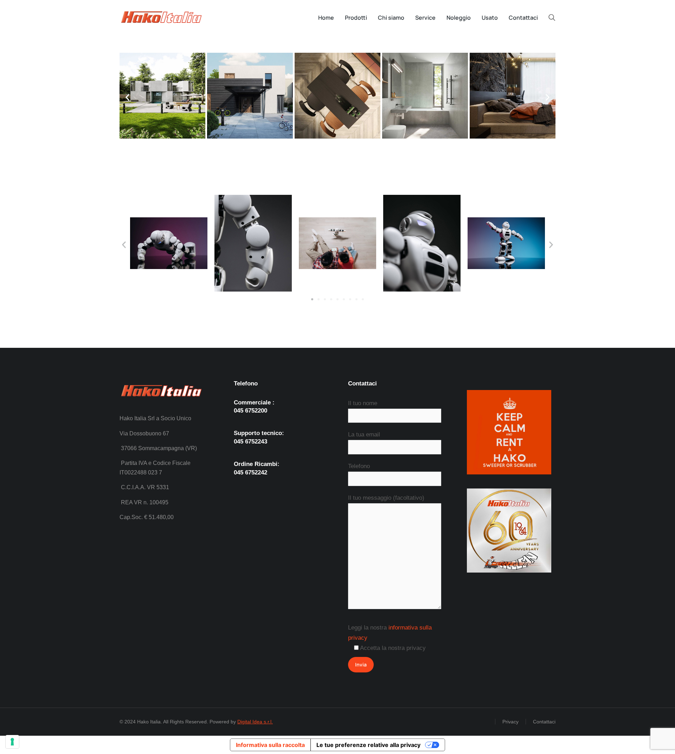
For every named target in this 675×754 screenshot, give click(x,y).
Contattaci (544, 721)
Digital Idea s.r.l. (255, 721)
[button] (127, 97)
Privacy (510, 721)
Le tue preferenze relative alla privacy (368, 744)
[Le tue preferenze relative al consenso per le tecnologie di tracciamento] (12, 741)
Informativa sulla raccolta (270, 744)
